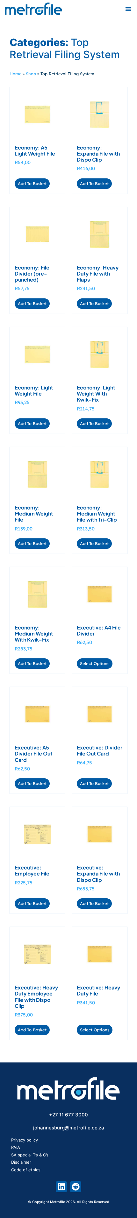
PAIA (15, 1147)
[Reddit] (75, 1186)
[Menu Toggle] (128, 9)
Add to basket (32, 183)
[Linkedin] (61, 1186)
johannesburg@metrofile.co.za (68, 1128)
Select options (94, 663)
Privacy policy (24, 1139)
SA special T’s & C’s (29, 1154)
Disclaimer (21, 1162)
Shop (31, 73)
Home (15, 73)
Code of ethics (25, 1169)
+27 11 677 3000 (68, 1115)
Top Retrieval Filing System (65, 48)
